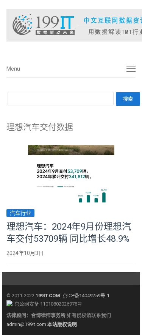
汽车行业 (20, 213)
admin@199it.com (26, 324)
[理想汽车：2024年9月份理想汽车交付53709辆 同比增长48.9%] (71, 149)
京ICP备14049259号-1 (85, 295)
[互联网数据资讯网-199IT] (70, 25)
